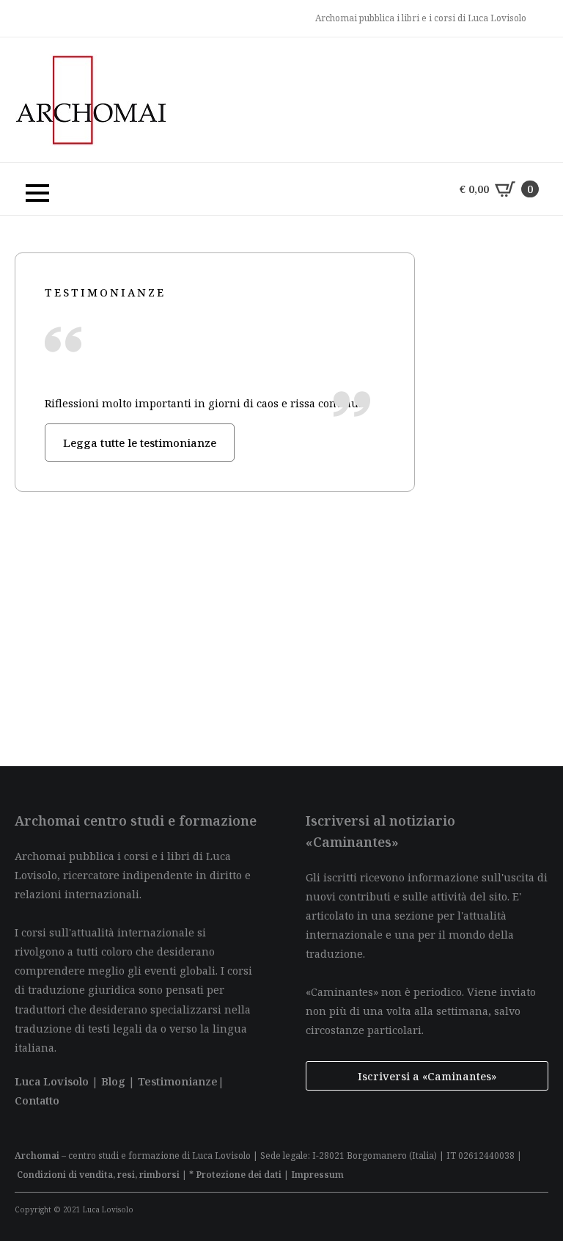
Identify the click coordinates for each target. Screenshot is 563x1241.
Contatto (37, 1100)
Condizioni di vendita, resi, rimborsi (98, 1174)
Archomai (37, 1155)
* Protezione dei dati (235, 1174)
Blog (113, 1081)
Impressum (317, 1174)
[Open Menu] (30, 189)
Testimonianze (178, 1081)
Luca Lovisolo (52, 1081)
